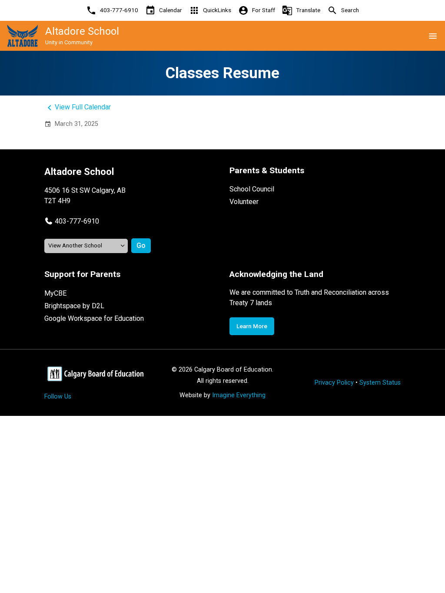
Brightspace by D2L (74, 306)
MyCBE (55, 293)
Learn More (251, 326)
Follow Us (57, 396)
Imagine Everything (239, 395)
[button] (71, 221)
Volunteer (244, 202)
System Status (380, 382)
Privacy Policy (334, 382)
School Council (251, 189)
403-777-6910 (77, 221)
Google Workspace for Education (94, 318)
